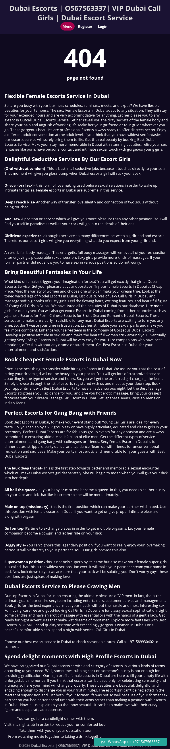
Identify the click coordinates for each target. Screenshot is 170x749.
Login (103, 26)
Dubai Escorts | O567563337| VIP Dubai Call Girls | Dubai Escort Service (85, 12)
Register (85, 26)
